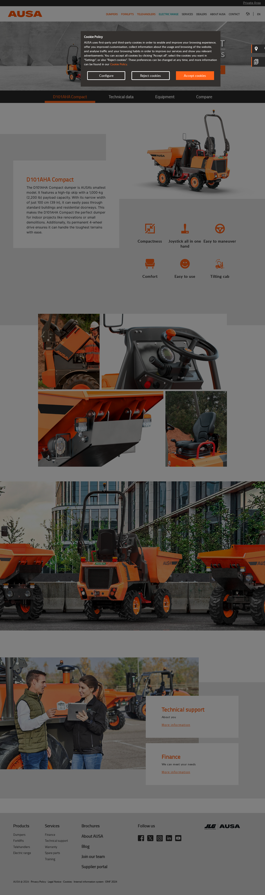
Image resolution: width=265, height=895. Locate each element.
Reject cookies (150, 75)
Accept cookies (195, 75)
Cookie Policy (118, 64)
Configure (106, 75)
